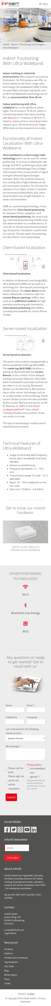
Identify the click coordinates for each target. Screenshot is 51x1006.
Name (9, 705)
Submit (11, 797)
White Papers (10, 974)
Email (31, 705)
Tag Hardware (11, 962)
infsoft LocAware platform (21, 408)
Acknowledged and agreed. (37, 772)
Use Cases (9, 966)
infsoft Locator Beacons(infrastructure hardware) (25, 548)
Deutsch (22, 993)
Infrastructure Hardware (16, 957)
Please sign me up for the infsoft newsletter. (16, 782)
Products (8, 949)
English (30, 993)
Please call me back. (15, 770)
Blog (6, 970)
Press (6, 979)
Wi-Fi (36, 117)
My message (13, 746)
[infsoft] (10, 4)
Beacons (13, 117)
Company (32, 717)
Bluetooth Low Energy (25, 613)
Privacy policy (34, 764)
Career (7, 983)
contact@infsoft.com (14, 929)
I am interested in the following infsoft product (22, 731)
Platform (8, 953)
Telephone (11, 717)
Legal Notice (10, 933)
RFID (26, 631)
